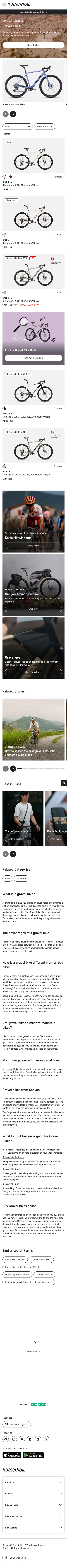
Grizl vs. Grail (35, 1118)
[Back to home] (19, 4)
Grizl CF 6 (7, 181)
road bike (41, 905)
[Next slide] (13, 114)
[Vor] (13, 854)
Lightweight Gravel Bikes (17, 1274)
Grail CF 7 (7, 413)
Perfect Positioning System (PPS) (26, 1217)
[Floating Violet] (10, 177)
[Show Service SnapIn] (64, 783)
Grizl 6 (5, 239)
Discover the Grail (11, 1168)
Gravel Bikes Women (15, 1259)
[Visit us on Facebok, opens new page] (5, 1439)
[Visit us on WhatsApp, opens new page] (46, 1439)
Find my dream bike (33, 357)
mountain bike (51, 944)
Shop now (33, 608)
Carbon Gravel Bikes (41, 1259)
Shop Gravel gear (33, 672)
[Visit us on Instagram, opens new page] (14, 1439)
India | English (15, 1557)
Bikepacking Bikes (43, 1281)
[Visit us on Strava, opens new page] (30, 1439)
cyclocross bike (9, 947)
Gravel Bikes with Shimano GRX (20, 1267)
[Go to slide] (53, 114)
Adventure (21, 878)
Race (7, 878)
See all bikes (33, 45)
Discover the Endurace (13, 1157)
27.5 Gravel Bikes (44, 1274)
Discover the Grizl (10, 1183)
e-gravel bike (12, 1069)
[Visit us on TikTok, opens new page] (38, 1439)
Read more (33, 545)
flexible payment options (25, 1233)
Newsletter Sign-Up (18, 1424)
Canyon (6, 20)
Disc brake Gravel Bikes (16, 1281)
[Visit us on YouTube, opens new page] (22, 1439)
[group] (33, 88)
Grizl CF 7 (7, 471)
